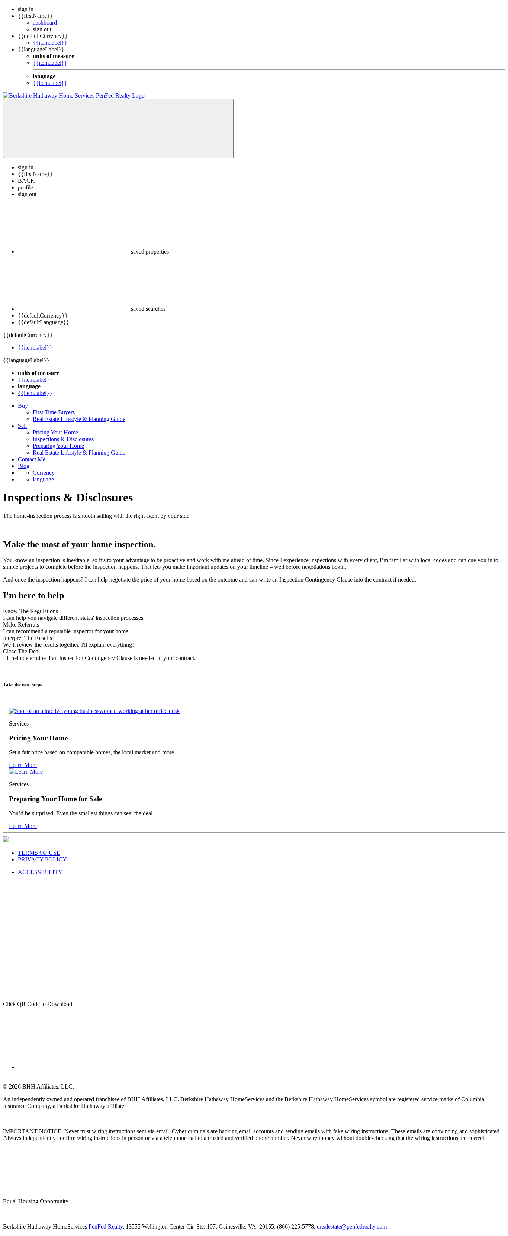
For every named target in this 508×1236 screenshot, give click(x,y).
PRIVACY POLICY (42, 859)
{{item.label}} (50, 42)
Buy (23, 405)
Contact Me (31, 459)
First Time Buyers (54, 412)
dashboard (45, 22)
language (43, 479)
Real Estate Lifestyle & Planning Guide (79, 419)
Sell (22, 426)
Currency (44, 472)
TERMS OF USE (39, 853)
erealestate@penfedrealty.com (352, 1226)
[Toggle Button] (118, 128)
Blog (23, 466)
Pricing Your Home (55, 432)
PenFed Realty (106, 1226)
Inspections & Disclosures (63, 439)
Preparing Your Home (58, 446)
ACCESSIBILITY (40, 872)
